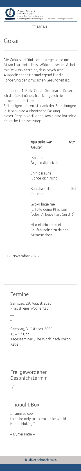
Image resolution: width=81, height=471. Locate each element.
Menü (43, 27)
